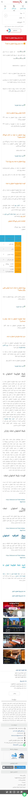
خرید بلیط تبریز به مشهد (20, 673)
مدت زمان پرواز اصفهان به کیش (18, 591)
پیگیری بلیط (22, 775)
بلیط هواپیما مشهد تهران (21, 670)
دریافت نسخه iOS (9, 767)
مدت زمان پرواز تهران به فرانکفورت (18, 684)
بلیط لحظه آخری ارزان (10, 214)
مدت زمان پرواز (23, 681)
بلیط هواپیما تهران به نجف (13, 574)
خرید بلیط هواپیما (9, 419)
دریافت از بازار (22, 767)
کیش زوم (17, 205)
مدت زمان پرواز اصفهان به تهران (18, 596)
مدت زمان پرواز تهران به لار (20, 688)
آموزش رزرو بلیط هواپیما (20, 778)
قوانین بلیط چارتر (21, 785)
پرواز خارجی (23, 8)
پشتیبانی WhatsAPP (18, 745)
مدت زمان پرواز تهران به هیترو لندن (18, 686)
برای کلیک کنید (19, 731)
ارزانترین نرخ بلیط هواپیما (20, 675)
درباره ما (23, 782)
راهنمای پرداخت (21, 780)
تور (5, 8)
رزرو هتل (14, 8)
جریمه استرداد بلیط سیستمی (19, 787)
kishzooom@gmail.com (17, 735)
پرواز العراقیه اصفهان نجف (14, 537)
